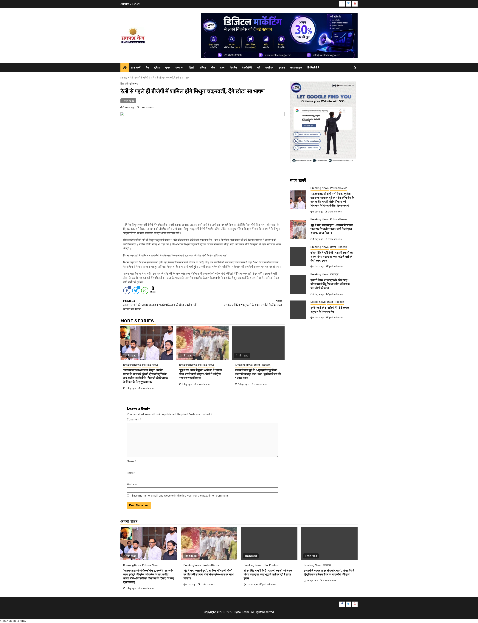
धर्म (258, 67)
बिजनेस (233, 67)
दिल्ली (191, 67)
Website (132, 484)
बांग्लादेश (334, 274)
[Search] (355, 67)
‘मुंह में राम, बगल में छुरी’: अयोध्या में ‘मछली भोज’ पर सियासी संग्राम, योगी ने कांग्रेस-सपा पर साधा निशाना (200, 374)
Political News (150, 364)
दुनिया (157, 67)
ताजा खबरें (135, 67)
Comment (134, 419)
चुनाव (167, 67)
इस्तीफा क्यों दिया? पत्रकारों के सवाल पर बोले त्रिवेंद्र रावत (253, 303)
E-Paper (313, 67)
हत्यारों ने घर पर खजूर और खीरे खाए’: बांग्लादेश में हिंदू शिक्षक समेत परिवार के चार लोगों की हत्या (330, 284)
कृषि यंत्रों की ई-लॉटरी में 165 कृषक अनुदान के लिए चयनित (330, 309)
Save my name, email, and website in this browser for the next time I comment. (180, 495)
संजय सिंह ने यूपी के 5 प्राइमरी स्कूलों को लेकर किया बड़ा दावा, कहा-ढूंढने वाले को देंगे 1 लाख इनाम (258, 374)
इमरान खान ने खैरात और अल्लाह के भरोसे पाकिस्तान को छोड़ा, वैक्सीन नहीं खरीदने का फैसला (159, 305)
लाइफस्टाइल (296, 67)
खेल (213, 67)
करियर (203, 67)
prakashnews (147, 107)
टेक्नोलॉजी (247, 67)
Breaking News (129, 83)
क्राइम (282, 67)
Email (131, 473)
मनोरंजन (269, 67)
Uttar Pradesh (262, 364)
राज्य (178, 67)
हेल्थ (222, 67)
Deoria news (318, 301)
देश (147, 67)
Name (131, 461)
